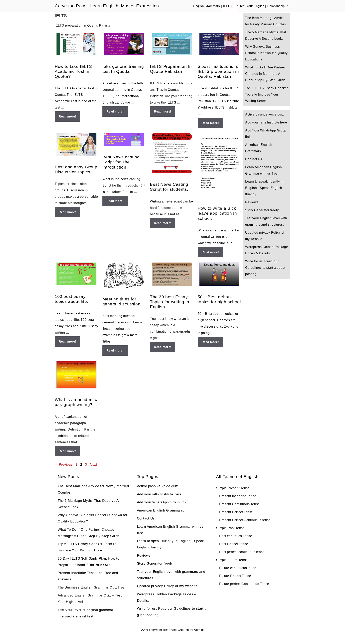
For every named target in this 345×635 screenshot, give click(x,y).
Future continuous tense (237, 568)
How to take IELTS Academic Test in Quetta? (73, 71)
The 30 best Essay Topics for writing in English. (169, 301)
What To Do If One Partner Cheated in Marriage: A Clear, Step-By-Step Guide (265, 74)
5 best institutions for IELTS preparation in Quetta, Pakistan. (219, 71)
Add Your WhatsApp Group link (161, 502)
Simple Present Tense (233, 488)
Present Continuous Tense (239, 504)
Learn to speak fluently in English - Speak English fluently (264, 188)
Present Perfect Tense (236, 512)
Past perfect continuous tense (241, 552)
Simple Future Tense (232, 560)
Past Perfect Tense (233, 544)
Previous (63, 464)
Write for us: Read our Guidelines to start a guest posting (265, 268)
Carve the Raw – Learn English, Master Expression (107, 5)
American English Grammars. (160, 510)
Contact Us (253, 159)
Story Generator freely (262, 210)
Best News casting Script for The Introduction (121, 162)
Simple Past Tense (230, 528)
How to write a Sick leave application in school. (217, 213)
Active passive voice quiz (264, 114)
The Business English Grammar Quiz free (91, 587)
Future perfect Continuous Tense (244, 584)
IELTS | (228, 6)
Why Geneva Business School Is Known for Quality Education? (266, 53)
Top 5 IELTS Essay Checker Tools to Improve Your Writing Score (266, 94)
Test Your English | (253, 6)
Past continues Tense (235, 536)
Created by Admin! (191, 629)
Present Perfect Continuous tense (245, 520)
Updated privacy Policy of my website (167, 586)
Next (95, 464)
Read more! (67, 116)
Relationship (276, 6)
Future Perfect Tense (235, 576)
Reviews (251, 202)
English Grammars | (207, 6)
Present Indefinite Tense (237, 496)
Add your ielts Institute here (266, 122)
